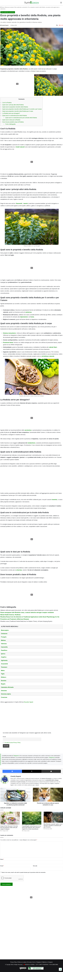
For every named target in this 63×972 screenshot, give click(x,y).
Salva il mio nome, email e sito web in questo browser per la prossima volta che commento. (24, 872)
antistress (29, 312)
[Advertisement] (16, 83)
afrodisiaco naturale (48, 356)
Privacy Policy (13, 962)
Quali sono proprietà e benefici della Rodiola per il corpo (17, 111)
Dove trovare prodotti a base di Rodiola (13, 122)
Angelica (3, 657)
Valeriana (4, 643)
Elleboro (3, 677)
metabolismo (31, 443)
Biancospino (5, 630)
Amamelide (4, 664)
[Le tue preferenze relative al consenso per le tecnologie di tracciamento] (60, 969)
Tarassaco (4, 667)
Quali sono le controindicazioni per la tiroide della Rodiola (21, 117)
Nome (2, 859)
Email (4, 736)
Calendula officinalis (7, 687)
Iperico (3, 653)
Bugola (3, 684)
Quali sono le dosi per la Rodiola (11, 119)
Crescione (4, 697)
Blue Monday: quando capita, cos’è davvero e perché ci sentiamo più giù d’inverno (53, 825)
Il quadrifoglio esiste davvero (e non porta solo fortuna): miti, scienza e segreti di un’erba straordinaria (31, 827)
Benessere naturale (9, 7)
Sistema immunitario (9, 333)
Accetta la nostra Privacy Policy (13, 742)
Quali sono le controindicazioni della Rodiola (14, 115)
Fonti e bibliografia (10, 124)
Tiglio (2, 674)
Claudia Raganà (5, 25)
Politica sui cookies (22, 962)
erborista (19, 570)
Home (2, 7)
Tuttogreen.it (16, 755)
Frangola (3, 637)
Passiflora (4, 650)
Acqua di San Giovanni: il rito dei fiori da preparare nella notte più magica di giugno (9, 827)
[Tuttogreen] (31, 2)
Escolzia (3, 680)
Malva (3, 670)
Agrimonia (4, 660)
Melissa (3, 640)
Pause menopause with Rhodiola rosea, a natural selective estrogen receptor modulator (27, 612)
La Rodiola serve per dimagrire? (11, 113)
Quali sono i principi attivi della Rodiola (13, 104)
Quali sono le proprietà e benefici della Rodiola (15, 107)
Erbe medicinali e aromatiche (20, 7)
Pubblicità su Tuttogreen (47, 962)
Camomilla (4, 647)
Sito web (35, 865)
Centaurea (4, 633)
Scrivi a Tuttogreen (36, 962)
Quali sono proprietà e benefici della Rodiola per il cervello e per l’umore (22, 109)
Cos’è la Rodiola (7, 102)
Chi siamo (29, 962)
